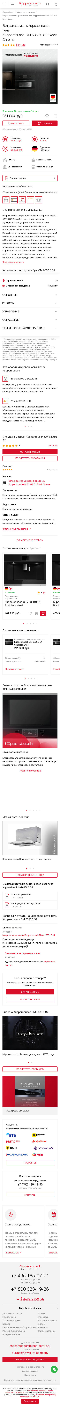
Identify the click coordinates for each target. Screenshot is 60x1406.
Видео (41, 1324)
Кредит (6, 1324)
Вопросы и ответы (47, 1320)
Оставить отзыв (30, 452)
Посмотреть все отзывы (30, 458)
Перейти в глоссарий (30, 770)
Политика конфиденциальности (30, 1367)
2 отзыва (20, 45)
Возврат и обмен (11, 1334)
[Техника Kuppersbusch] (30, 4)
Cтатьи (41, 1313)
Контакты (43, 1327)
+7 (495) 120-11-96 (30, 1184)
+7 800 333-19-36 (30, 1289)
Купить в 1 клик (16, 123)
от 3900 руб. (17, 150)
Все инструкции (18, 178)
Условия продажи (11, 1320)
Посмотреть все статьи (30, 875)
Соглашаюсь (30, 1401)
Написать (30, 1195)
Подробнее (30, 1163)
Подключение (9, 1317)
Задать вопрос (30, 992)
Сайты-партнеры (46, 1331)
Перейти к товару (14, 669)
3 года (43, 140)
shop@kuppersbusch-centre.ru (30, 1345)
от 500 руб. (16, 140)
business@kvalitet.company (30, 1352)
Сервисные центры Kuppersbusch (19, 1327)
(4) (44, 593)
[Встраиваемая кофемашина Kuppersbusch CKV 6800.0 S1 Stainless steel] (25, 569)
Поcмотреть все (30, 999)
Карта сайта (30, 1375)
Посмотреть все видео (30, 1069)
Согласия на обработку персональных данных (38, 1396)
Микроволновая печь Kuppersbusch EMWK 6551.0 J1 (28, 935)
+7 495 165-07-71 (30, 1275)
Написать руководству (30, 1359)
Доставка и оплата (12, 1313)
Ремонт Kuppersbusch (13, 1331)
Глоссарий (43, 1317)
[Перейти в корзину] (56, 4)
